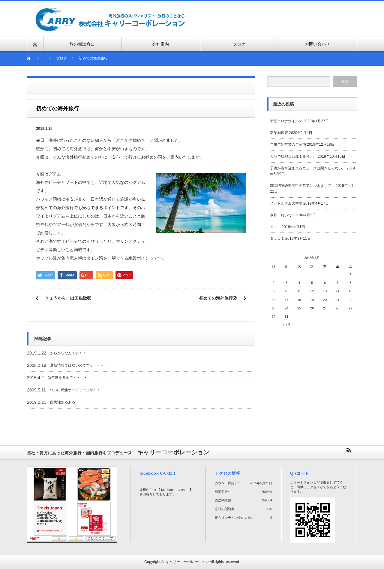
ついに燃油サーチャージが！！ (75, 390)
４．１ (275, 227)
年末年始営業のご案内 (288, 144)
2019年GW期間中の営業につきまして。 (302, 186)
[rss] (349, 452)
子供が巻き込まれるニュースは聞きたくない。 (308, 168)
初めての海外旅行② (218, 298)
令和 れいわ (281, 215)
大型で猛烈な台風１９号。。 (293, 156)
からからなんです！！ (68, 353)
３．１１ (277, 238)
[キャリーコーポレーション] (110, 11)
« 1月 (286, 325)
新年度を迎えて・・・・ (67, 378)
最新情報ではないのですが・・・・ (79, 365)
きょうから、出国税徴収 (68, 298)
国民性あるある (62, 402)
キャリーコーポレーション (187, 562)
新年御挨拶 (279, 133)
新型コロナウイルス (286, 121)
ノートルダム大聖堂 (286, 203)
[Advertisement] (287, 19)
